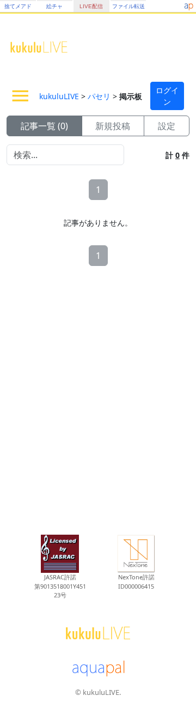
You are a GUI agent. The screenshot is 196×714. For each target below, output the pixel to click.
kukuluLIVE (59, 96)
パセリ (99, 96)
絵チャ (54, 6)
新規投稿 (112, 126)
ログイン (167, 96)
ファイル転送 (128, 6)
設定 (166, 126)
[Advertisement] (98, 397)
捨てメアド (18, 6)
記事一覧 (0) (44, 126)
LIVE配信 (91, 6)
